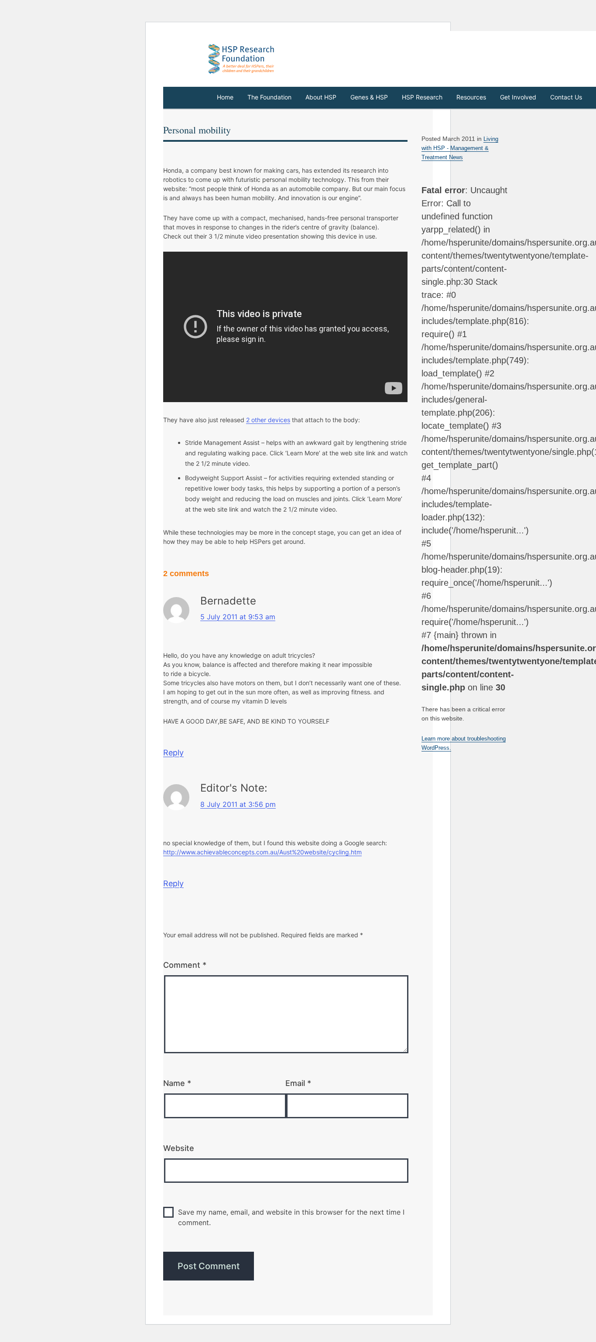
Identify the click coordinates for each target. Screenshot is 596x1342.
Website (178, 1148)
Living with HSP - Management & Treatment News (459, 148)
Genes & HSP (369, 97)
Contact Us (566, 97)
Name (177, 1083)
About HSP (320, 97)
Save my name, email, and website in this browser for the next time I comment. (291, 1217)
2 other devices (268, 419)
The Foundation (269, 97)
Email (298, 1083)
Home (225, 97)
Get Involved (518, 97)
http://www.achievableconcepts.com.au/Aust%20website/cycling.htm (262, 852)
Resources (471, 97)
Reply (173, 752)
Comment (184, 965)
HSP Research (422, 97)
